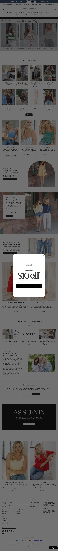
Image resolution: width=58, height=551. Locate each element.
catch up (53, 548)
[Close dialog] (43, 256)
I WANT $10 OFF (29, 286)
